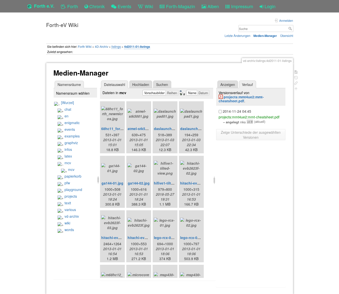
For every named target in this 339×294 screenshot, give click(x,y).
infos (68, 149)
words (69, 229)
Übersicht (286, 35)
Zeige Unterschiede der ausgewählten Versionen (251, 135)
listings (116, 46)
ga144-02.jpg (139, 183)
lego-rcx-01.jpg (166, 237)
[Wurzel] (67, 102)
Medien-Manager (265, 35)
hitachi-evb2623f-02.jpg (200, 183)
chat (68, 109)
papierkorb (73, 176)
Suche (290, 28)
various (70, 209)
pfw (67, 182)
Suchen (162, 84)
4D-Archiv (101, 46)
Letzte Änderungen (237, 35)
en (66, 115)
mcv (68, 162)
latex (68, 156)
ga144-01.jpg (112, 183)
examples (72, 136)
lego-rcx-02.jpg (193, 237)
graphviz (71, 142)
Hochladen (140, 84)
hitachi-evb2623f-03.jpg (121, 237)
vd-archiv (72, 216)
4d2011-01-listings (137, 46)
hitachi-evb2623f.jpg (145, 237)
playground (73, 189)
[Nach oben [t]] (296, 88)
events (70, 129)
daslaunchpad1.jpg (196, 128)
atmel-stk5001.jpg (143, 128)
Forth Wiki (85, 46)
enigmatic (72, 122)
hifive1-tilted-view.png (173, 183)
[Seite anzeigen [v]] (296, 71)
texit (68, 202)
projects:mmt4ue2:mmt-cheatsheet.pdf (241, 99)
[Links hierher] (296, 82)
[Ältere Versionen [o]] (296, 77)
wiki (67, 222)
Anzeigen (227, 84)
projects (71, 196)
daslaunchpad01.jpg (171, 128)
